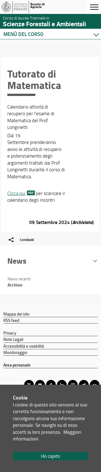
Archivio (15, 285)
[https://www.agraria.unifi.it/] (31, 7)
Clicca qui (16, 193)
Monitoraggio (15, 352)
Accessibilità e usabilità (23, 346)
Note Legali (13, 339)
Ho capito (50, 456)
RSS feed (11, 320)
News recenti (19, 279)
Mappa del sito (16, 314)
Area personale (17, 365)
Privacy (9, 333)
